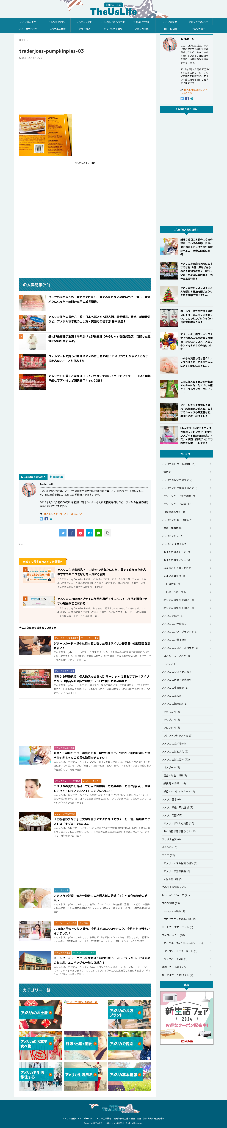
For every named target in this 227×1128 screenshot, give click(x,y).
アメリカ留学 (198, 29)
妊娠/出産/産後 (142, 21)
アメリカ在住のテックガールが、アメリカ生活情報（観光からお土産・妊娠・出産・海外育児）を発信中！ (113, 1118)
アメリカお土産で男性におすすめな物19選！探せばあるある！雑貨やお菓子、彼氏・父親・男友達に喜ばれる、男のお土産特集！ (196, 271)
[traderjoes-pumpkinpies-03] (89, 532)
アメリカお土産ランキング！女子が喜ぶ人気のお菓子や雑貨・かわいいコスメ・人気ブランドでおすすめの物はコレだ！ (196, 342)
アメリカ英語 (141, 29)
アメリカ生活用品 (28, 29)
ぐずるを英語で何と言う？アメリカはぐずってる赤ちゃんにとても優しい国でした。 (196, 362)
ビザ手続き (84, 29)
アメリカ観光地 (56, 21)
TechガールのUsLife (113, 9)
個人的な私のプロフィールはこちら (63, 514)
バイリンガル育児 (113, 29)
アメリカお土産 (28, 21)
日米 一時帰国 (170, 29)
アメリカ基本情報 (56, 29)
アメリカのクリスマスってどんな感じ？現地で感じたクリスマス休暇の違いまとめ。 (196, 291)
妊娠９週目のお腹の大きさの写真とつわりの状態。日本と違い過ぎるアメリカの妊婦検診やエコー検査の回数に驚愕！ (196, 247)
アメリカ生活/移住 (198, 21)
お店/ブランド (84, 21)
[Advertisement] (85, 86)
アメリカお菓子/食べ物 (113, 21)
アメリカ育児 (170, 21)
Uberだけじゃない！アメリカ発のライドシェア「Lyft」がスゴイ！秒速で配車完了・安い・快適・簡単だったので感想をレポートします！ (196, 435)
